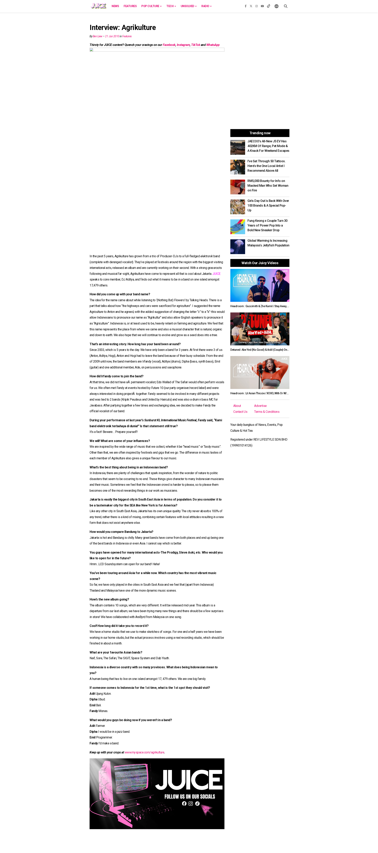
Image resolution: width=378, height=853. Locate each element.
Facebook (169, 45)
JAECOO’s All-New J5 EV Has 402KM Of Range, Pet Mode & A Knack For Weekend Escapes (268, 146)
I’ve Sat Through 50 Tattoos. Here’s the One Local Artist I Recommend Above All (266, 165)
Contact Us (240, 412)
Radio (205, 6)
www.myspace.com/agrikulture (144, 752)
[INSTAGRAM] (256, 5)
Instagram (183, 45)
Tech (170, 6)
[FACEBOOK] (245, 5)
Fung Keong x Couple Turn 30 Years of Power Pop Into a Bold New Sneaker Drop (267, 225)
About (237, 406)
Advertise (260, 406)
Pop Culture (150, 6)
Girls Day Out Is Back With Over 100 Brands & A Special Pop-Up (268, 205)
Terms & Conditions (266, 412)
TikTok (195, 45)
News (115, 6)
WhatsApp (213, 45)
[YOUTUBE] (262, 5)
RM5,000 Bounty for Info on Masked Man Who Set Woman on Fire (267, 185)
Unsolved (188, 6)
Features (130, 6)
